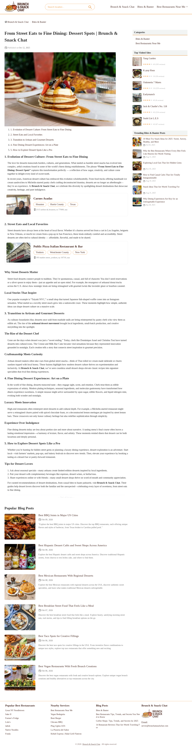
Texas (73, 204)
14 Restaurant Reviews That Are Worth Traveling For (118, 726)
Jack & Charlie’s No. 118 (155, 109)
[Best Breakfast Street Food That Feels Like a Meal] (19, 617)
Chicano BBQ (56, 722)
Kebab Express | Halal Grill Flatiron (66, 734)
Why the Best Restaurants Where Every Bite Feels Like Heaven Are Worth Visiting (164, 154)
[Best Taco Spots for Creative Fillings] (19, 647)
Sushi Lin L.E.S (153, 121)
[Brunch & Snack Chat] (16, 6)
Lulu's (7, 722)
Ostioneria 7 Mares (154, 85)
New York (80, 252)
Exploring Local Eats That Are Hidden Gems (162, 166)
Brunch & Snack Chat (122, 6)
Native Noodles (11, 730)
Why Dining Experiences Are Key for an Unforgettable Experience (160, 202)
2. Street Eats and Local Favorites (26, 134)
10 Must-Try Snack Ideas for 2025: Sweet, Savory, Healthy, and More (164, 142)
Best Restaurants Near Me (171, 6)
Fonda (7, 734)
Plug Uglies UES (58, 726)
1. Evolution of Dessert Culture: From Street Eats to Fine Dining (40, 129)
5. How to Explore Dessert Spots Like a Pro (31, 150)
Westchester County (59, 252)
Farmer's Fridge (12, 718)
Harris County (57, 204)
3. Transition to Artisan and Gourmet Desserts (32, 139)
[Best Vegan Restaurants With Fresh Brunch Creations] (19, 678)
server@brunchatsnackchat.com (154, 726)
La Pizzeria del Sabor (60, 730)
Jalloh (7, 726)
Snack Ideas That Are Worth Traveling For (161, 190)
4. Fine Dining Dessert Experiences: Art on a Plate (34, 145)
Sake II (8, 714)
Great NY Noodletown (14, 710)
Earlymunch (153, 97)
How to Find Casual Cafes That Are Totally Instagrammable (161, 178)
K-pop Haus (153, 73)
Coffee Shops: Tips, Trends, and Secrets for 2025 (117, 721)
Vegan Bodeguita (58, 714)
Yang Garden (154, 61)
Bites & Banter (145, 6)
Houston (40, 204)
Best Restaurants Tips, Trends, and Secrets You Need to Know (118, 715)
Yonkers (40, 252)
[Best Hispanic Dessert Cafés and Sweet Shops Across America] (19, 557)
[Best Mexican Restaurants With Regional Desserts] (19, 587)
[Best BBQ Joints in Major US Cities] (19, 527)
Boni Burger (56, 718)
